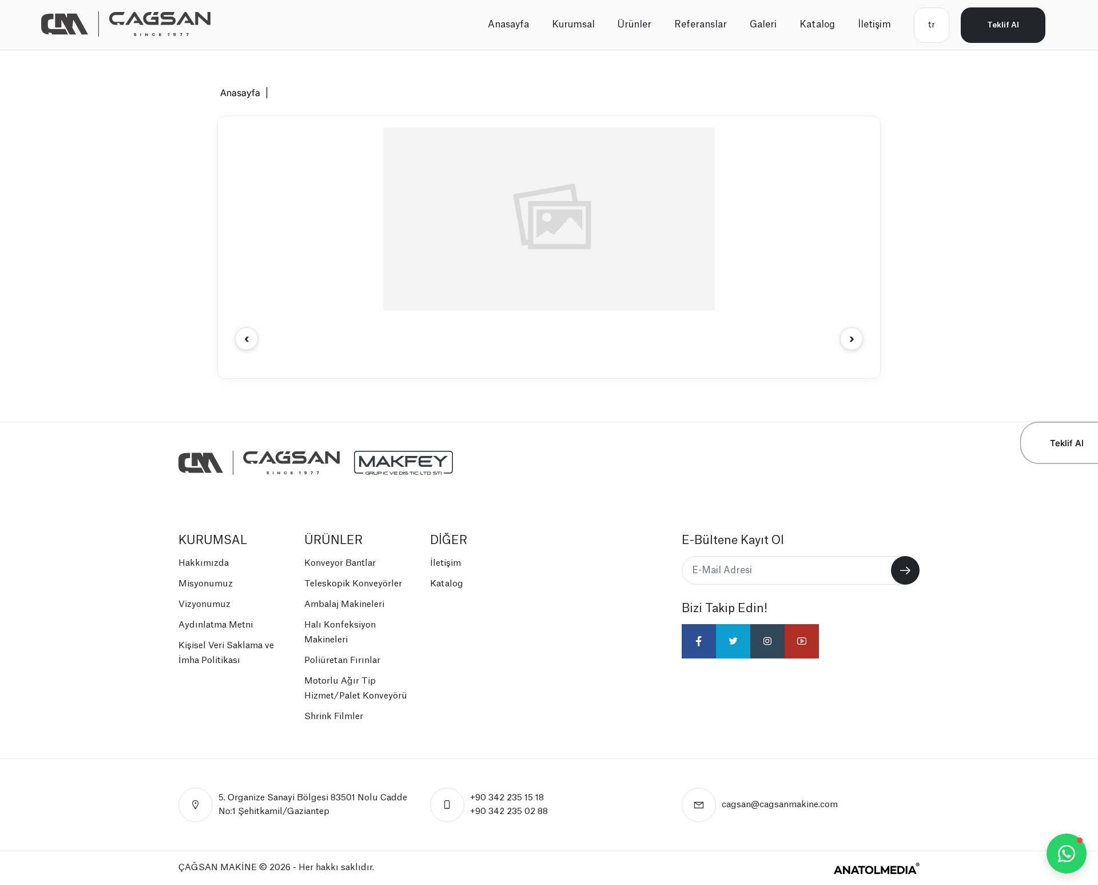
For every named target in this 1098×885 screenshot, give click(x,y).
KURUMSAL (212, 540)
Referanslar (700, 24)
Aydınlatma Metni (215, 625)
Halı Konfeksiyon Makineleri (340, 632)
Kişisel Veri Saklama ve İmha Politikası (226, 653)
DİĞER (448, 540)
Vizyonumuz (204, 604)
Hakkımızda (203, 563)
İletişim (874, 24)
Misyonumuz (205, 584)
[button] (851, 338)
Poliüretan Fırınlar (342, 660)
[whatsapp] (1067, 854)
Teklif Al (1003, 25)
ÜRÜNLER (333, 540)
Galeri (763, 24)
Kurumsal (573, 24)
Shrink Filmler (333, 716)
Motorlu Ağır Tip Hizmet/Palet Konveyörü (355, 688)
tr (931, 25)
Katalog (817, 24)
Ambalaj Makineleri (344, 604)
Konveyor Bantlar (340, 563)
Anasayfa (508, 24)
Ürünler (634, 24)
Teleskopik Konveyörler (353, 584)
